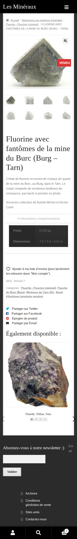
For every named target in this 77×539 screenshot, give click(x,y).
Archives (31, 493)
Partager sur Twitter (25, 308)
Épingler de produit (24, 318)
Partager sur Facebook (27, 313)
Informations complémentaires (39, 218)
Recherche (38, 532)
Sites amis (32, 512)
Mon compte (13, 532)
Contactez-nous (36, 519)
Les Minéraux (19, 6)
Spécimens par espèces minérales (42, 20)
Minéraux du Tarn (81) (40, 292)
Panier (59, 529)
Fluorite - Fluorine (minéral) (22, 24)
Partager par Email (24, 323)
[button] (65, 41)
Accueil (14, 20)
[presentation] (4, 419)
